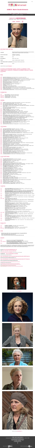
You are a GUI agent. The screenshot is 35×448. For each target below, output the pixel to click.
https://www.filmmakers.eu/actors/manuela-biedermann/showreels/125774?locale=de (10, 261)
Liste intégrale (21, 14)
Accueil (9, 13)
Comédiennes (17, 14)
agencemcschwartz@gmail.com (17, 438)
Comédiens (13, 14)
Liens (13, 21)
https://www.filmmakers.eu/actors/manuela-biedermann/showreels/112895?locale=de (15, 256)
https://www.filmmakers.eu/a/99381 (12, 253)
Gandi (20, 441)
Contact (18, 21)
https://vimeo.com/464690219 (8, 252)
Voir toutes (16, 291)
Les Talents (16, 13)
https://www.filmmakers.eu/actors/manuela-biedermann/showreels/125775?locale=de (10, 263)
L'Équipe (12, 13)
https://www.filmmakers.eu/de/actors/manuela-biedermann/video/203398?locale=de (11, 264)
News (20, 13)
